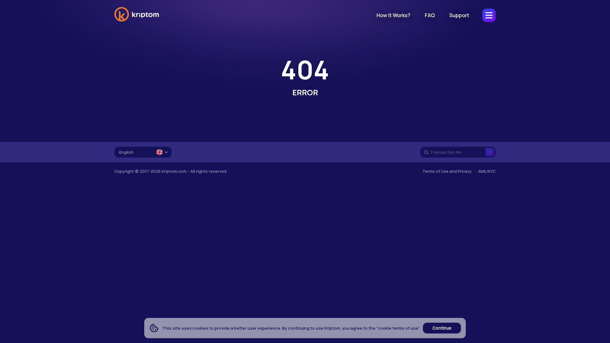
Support (459, 15)
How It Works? (393, 15)
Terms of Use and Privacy (447, 171)
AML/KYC (487, 171)
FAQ (430, 15)
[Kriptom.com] (136, 20)
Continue (441, 328)
